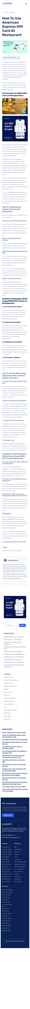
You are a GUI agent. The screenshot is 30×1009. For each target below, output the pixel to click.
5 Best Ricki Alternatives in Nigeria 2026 (14, 662)
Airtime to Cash (8, 677)
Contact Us (16, 852)
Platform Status (18, 881)
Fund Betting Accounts (7, 874)
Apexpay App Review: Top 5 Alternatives (14, 637)
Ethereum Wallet (5, 861)
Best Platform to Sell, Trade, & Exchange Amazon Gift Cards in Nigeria (14, 774)
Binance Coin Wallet (6, 864)
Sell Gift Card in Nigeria (7, 889)
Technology (7, 713)
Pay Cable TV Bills (6, 879)
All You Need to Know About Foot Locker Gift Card (14, 743)
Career (15, 856)
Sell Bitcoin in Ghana (6, 852)
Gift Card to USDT (6, 897)
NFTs (5, 707)
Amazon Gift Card (6, 902)
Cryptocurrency (8, 683)
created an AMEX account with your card (13, 182)
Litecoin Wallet (5, 859)
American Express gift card (13, 77)
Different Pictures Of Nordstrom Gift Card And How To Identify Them (13, 756)
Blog (15, 847)
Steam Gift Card (5, 923)
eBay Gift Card (5, 910)
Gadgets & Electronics (10, 686)
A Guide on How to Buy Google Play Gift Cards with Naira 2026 (14, 769)
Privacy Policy (17, 879)
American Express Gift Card (7, 905)
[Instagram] (8, 584)
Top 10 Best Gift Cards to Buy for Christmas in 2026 (12, 747)
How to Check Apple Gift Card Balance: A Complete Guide (14, 752)
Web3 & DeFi (7, 719)
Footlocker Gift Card (6, 930)
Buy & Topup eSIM (6, 881)
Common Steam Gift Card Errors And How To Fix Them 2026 (15, 790)
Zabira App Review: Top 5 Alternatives (13, 651)
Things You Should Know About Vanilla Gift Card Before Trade (13, 736)
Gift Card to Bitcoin (6, 894)
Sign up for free (8, 815)
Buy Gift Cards (5, 899)
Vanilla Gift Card (5, 928)
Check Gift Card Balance (11, 680)
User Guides (7, 716)
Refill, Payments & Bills (10, 710)
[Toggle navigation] (26, 3)
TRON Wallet (5, 866)
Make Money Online (9, 701)
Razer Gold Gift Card (6, 925)
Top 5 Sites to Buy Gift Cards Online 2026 (15, 739)
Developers (16, 854)
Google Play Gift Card (7, 913)
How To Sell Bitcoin (18, 871)
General (6, 689)
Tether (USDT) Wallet (6, 854)
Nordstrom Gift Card (6, 918)
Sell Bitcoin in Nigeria (7, 849)
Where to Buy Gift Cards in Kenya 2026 (14, 732)
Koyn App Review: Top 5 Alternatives (13, 639)
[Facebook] (5, 584)
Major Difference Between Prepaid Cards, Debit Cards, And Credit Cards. (14, 783)
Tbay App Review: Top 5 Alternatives (13, 659)
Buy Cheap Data (5, 871)
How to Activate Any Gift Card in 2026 (14, 786)
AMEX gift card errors (20, 415)
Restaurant (18, 550)
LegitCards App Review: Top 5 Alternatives (14, 654)
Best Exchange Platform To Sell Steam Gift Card (14, 778)
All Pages (16, 874)
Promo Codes (17, 859)
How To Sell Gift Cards (19, 869)
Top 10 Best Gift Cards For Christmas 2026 (13, 761)
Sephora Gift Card (6, 920)
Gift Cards (5, 12)
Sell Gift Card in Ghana (7, 892)
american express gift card (9, 550)
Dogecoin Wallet (5, 856)
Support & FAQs (17, 849)
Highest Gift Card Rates (19, 864)
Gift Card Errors (8, 692)
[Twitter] (11, 584)
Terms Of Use (17, 876)
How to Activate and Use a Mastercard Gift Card (14, 765)
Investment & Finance (10, 698)
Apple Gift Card (5, 908)
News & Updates (8, 704)
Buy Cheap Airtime (6, 869)
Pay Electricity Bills (6, 876)
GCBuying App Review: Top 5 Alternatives (14, 656)
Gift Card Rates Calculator (20, 861)
